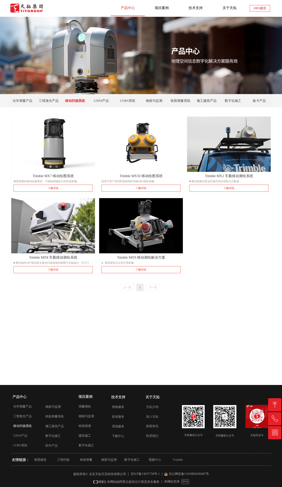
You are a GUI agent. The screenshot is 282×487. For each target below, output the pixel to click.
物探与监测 (154, 100)
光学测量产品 (22, 100)
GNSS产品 (101, 100)
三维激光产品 (49, 100)
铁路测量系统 (180, 100)
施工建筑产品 (207, 100)
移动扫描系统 (75, 100)
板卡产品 (259, 100)
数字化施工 (233, 100)
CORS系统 (127, 100)
